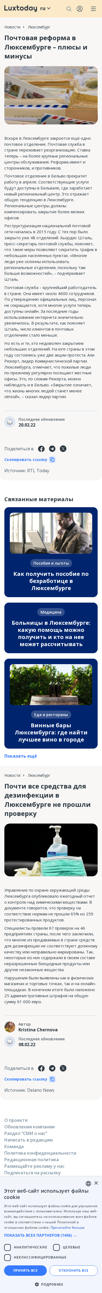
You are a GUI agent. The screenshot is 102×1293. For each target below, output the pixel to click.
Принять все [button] (25, 1270)
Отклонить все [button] (73, 1270)
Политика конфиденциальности (40, 1153)
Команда (14, 1146)
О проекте (16, 1120)
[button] (51, 1235)
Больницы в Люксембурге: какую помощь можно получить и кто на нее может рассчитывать (51, 633)
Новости (12, 27)
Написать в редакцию (28, 1140)
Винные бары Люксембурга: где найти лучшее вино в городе (51, 732)
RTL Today (38, 471)
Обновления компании (29, 1127)
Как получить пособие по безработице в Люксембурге (51, 581)
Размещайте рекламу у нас (34, 1166)
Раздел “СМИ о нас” (25, 1133)
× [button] (96, 1183)
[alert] (51, 1235)
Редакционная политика (31, 1159)
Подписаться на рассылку (32, 1173)
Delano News (40, 1090)
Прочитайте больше (68, 1227)
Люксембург (39, 27)
